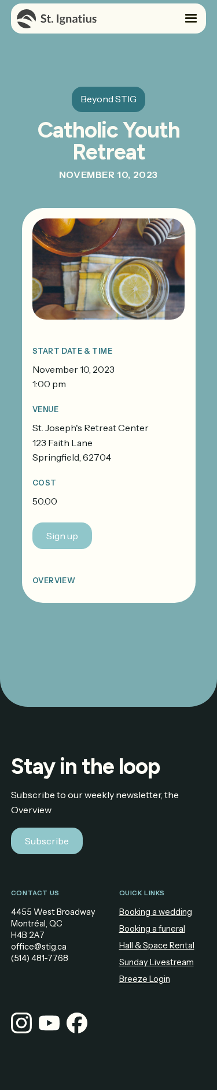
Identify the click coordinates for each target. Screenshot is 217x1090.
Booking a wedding (155, 912)
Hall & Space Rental (156, 945)
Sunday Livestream (156, 962)
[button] (190, 18)
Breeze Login (144, 979)
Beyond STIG (108, 99)
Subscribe (47, 841)
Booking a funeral (152, 929)
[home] (57, 18)
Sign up (62, 536)
